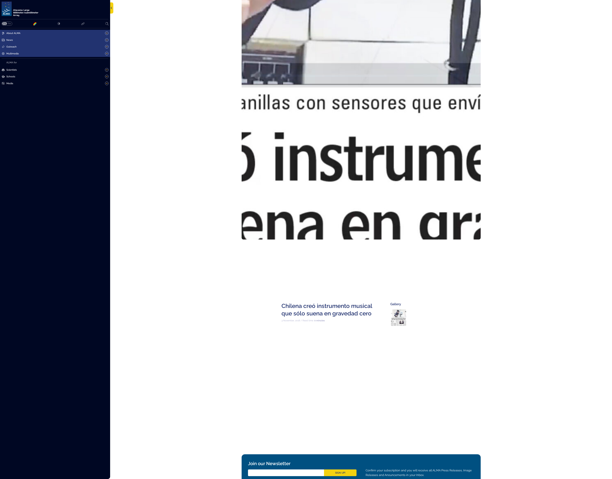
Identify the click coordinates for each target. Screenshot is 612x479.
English (4, 23)
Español (9, 23)
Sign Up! (340, 472)
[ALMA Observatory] (55, 9)
